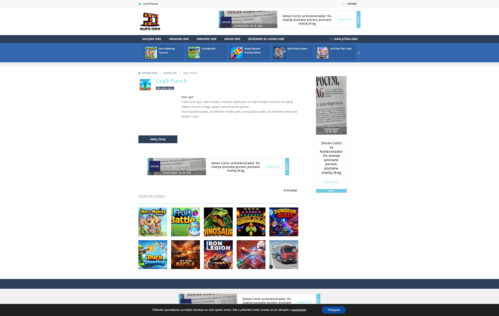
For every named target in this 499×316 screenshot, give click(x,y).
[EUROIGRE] (150, 21)
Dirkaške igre (207, 39)
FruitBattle (209, 48)
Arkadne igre (179, 39)
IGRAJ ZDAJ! (158, 139)
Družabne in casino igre (266, 39)
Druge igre (232, 39)
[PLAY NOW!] (151, 52)
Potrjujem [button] (334, 310)
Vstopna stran (149, 73)
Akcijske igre (151, 39)
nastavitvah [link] (299, 310)
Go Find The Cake (341, 48)
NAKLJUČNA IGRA (346, 39)
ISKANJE (352, 3)
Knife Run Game (297, 48)
